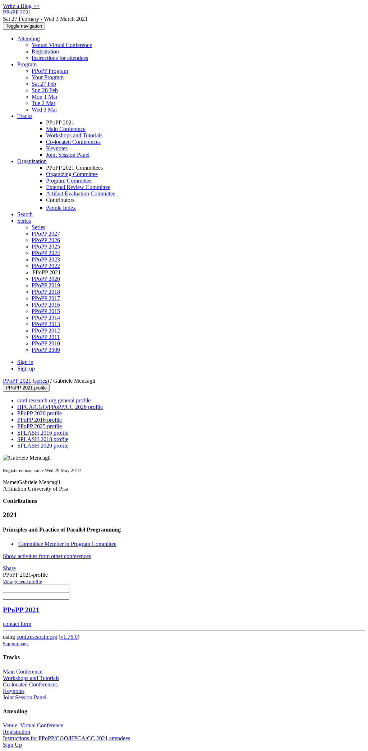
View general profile (22, 581)
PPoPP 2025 (46, 247)
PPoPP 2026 (46, 240)
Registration (45, 51)
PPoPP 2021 (17, 381)
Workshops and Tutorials (74, 135)
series (40, 381)
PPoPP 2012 (46, 330)
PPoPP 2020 (46, 279)
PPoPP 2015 (46, 311)
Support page (16, 643)
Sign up (26, 368)
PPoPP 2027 (46, 234)
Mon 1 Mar (45, 97)
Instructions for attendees (60, 58)
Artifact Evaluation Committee (80, 193)
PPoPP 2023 (46, 259)
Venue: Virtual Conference (62, 45)
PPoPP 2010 (46, 343)
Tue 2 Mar (43, 103)
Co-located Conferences (73, 142)
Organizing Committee (72, 174)
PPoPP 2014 (46, 318)
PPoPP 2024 (46, 253)
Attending (28, 39)
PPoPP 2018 (46, 292)
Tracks (24, 116)
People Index (61, 208)
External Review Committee (78, 187)
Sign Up (12, 745)
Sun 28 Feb (45, 90)
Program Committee (69, 181)
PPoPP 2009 (46, 350)
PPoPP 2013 (46, 324)
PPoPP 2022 (46, 266)
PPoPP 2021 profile (26, 388)
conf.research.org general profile (54, 400)
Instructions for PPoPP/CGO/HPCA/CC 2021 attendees (66, 738)
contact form (17, 624)
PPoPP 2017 (46, 298)
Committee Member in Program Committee (67, 544)
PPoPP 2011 (46, 337)
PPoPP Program (50, 71)
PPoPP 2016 (46, 305)
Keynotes (57, 148)
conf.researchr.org (37, 637)
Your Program (48, 77)
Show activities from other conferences (47, 556)
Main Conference (66, 129)
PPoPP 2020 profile (39, 413)
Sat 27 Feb (44, 84)
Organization (32, 161)
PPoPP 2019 (46, 285)
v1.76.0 (69, 637)
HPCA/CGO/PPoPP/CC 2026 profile (60, 407)
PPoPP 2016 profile (39, 420)
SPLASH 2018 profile (42, 439)
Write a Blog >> (21, 6)
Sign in (25, 362)
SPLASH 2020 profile (42, 446)
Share (9, 568)
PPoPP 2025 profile (39, 426)
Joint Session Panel (67, 155)
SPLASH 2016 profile (42, 433)
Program (27, 64)
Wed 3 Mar (44, 110)
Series (38, 227)
